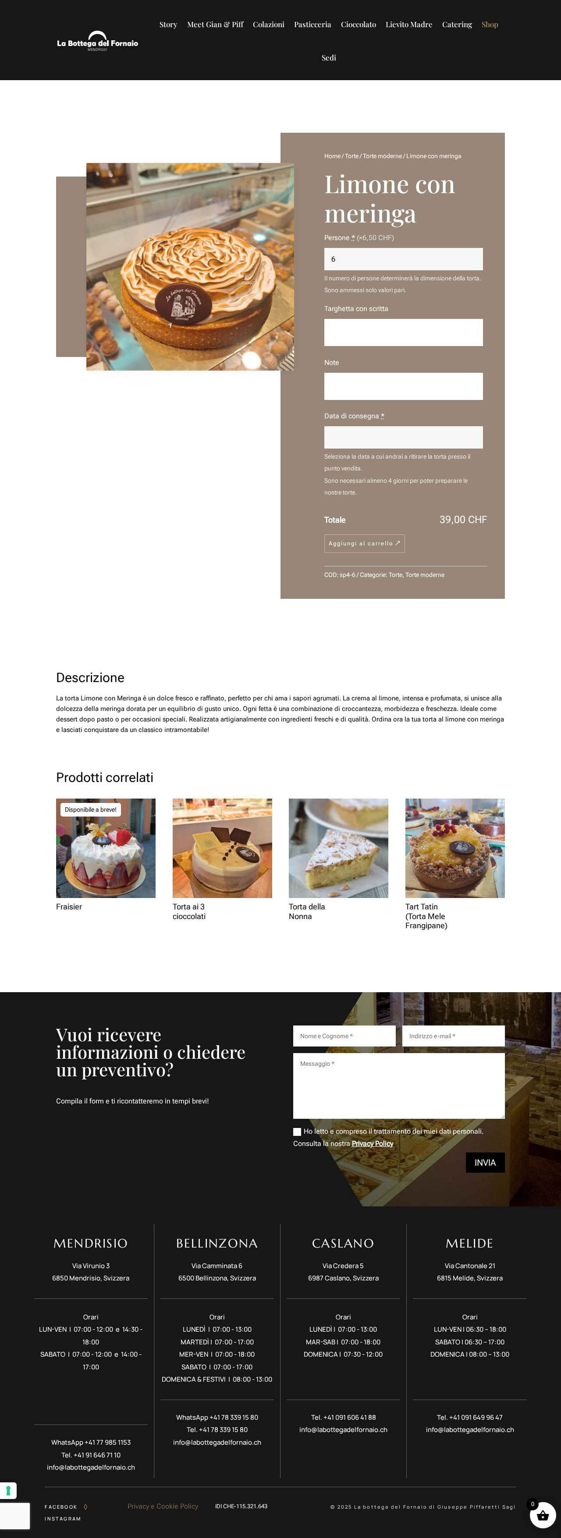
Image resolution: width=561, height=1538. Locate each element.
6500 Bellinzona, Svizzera (217, 1278)
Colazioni (268, 24)
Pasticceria (312, 24)
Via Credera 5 (343, 1265)
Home (332, 155)
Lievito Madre (409, 24)
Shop (490, 24)
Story (169, 24)
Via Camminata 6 (217, 1265)
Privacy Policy (372, 1143)
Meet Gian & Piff (215, 24)
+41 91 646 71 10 (97, 1455)
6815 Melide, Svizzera (470, 1278)
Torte (352, 155)
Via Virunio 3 (91, 1265)
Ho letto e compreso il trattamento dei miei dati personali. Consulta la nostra (388, 1137)
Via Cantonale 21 (470, 1265)
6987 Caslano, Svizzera (343, 1278)
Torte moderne (382, 155)
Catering (457, 24)
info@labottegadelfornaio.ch (91, 1467)
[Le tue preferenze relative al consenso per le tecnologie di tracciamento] (8, 1490)
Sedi (329, 57)
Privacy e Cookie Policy (163, 1506)
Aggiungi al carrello (361, 543)
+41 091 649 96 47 (476, 1417)
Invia (485, 1162)
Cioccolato (358, 24)
